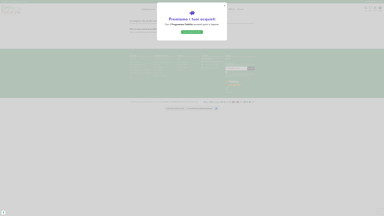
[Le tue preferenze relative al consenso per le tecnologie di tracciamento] (3, 212)
